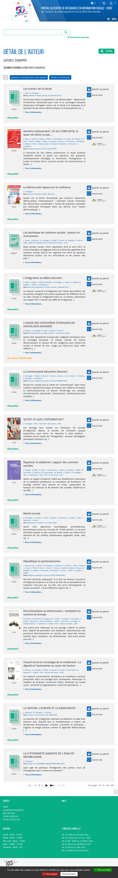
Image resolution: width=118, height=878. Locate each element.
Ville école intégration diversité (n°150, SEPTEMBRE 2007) (47, 381)
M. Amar (41, 568)
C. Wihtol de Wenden (44, 282)
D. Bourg (41, 139)
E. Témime (55, 568)
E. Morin (26, 139)
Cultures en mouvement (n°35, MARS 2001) (42, 715)
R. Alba (44, 330)
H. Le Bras (66, 565)
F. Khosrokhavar (57, 139)
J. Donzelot (70, 470)
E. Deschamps (62, 518)
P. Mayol (37, 376)
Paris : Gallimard (40, 424)
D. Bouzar (78, 568)
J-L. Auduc (66, 282)
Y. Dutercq (80, 376)
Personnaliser (69, 874)
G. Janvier (61, 240)
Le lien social (53, 475)
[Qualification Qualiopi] (36, 859)
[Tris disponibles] (6, 77)
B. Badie (48, 139)
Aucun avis (97, 95)
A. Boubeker (74, 621)
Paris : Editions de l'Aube (63, 624)
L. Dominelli (64, 621)
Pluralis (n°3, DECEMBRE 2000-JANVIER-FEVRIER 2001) (46, 764)
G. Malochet (35, 240)
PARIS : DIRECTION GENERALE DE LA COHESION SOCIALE (42, 243)
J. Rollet (56, 621)
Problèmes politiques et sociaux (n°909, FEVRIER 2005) (46, 575)
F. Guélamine (41, 624)
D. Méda (37, 141)
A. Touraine (47, 712)
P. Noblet (53, 240)
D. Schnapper (34, 93)
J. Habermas (27, 712)
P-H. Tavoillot (69, 141)
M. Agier (35, 470)
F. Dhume (52, 376)
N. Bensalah (37, 378)
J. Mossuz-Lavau (43, 144)
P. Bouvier (44, 376)
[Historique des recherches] (104, 3)
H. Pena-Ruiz (44, 570)
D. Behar (63, 568)
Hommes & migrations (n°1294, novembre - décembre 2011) (48, 287)
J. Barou (59, 376)
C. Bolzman (33, 621)
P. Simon (60, 330)
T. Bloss (78, 518)
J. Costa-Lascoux (51, 470)
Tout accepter (104, 870)
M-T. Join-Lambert (47, 472)
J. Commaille (71, 144)
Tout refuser (51, 874)
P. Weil (34, 568)
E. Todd (73, 565)
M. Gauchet (58, 565)
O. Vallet (67, 139)
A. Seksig (33, 282)
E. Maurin (67, 472)
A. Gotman (36, 472)
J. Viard (33, 144)
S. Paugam (27, 470)
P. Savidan (37, 518)
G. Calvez (62, 570)
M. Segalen (62, 144)
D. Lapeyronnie (47, 619)
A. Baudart (34, 570)
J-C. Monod (52, 141)
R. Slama (79, 240)
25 (100, 785)
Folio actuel (52, 424)
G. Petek (26, 282)
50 (103, 785)
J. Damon (62, 470)
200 (112, 785)
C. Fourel (26, 240)
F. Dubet (44, 141)
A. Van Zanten (33, 475)
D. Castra (61, 670)
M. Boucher (27, 619)
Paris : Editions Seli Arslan (49, 672)
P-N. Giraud (76, 139)
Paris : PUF (43, 475)
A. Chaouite (65, 619)
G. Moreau (74, 282)
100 (107, 785)
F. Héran (30, 141)
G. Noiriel (27, 568)
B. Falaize (33, 285)
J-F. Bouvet (53, 144)
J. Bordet (57, 619)
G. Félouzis (27, 330)
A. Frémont (81, 565)
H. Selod (45, 518)
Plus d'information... (33, 112)
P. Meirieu (26, 144)
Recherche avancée (79, 37)
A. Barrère (72, 376)
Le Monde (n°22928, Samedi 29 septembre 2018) (44, 95)
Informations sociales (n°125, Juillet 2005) (42, 523)
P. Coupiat (34, 672)
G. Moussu (27, 670)
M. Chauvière (70, 240)
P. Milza (48, 568)
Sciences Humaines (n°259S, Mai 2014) (41, 194)
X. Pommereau (71, 670)
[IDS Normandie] (11, 863)
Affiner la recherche (60, 77)
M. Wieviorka (53, 570)
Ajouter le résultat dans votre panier (28, 77)
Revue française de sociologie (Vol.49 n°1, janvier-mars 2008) (48, 333)
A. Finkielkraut (42, 285)
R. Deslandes (27, 378)
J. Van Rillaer (79, 141)
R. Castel (42, 470)
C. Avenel (72, 518)
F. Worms (60, 141)
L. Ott (65, 376)
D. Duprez (70, 568)
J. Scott (25, 93)
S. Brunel (33, 139)
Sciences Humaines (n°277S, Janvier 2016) (42, 149)
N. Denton (51, 330)
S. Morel (70, 570)
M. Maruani (58, 472)
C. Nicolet (39, 565)
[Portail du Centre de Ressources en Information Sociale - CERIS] (18, 12)
